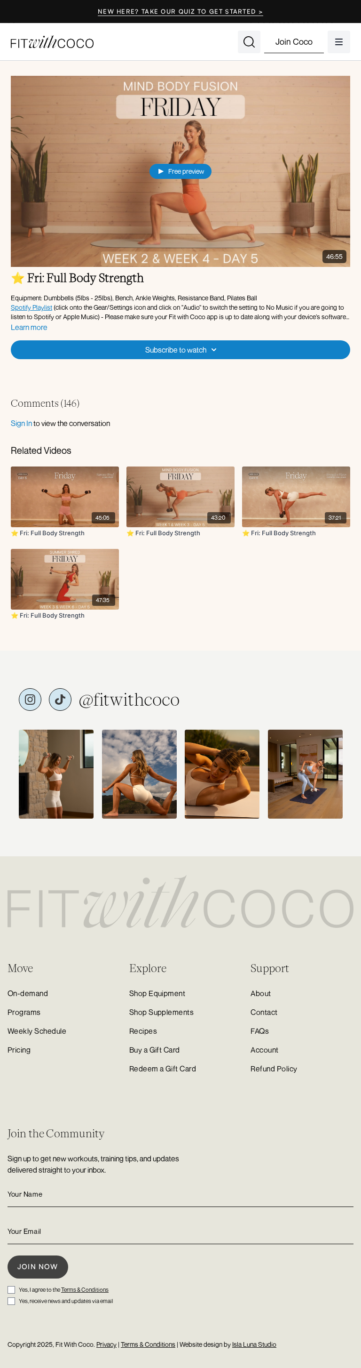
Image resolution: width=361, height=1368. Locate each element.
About (261, 993)
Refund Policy (274, 1068)
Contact (264, 1012)
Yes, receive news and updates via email (66, 1300)
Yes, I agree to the (64, 1289)
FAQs (260, 1031)
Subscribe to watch (175, 349)
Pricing (19, 1049)
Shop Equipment (157, 993)
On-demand (28, 993)
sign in (21, 423)
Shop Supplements (161, 1012)
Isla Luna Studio (254, 1344)
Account (264, 1049)
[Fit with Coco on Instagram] (30, 699)
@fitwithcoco (129, 699)
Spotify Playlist (31, 307)
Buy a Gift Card (154, 1049)
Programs (24, 1012)
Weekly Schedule (37, 1031)
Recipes (143, 1031)
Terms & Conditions (85, 1289)
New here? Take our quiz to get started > (180, 11)
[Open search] (249, 42)
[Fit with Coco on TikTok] (60, 699)
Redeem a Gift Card (162, 1068)
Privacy (106, 1344)
